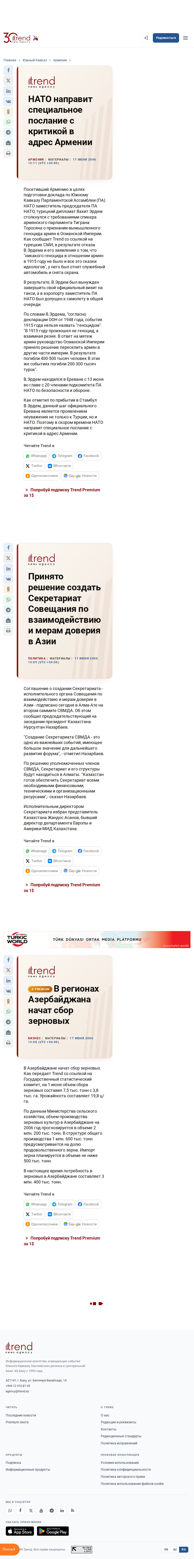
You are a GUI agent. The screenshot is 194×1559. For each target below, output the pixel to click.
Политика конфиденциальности (126, 1469)
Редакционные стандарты (121, 1436)
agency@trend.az (17, 1391)
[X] (30, 1510)
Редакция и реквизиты (118, 1422)
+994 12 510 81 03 (18, 1386)
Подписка (13, 1463)
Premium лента (17, 1422)
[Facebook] (20, 1510)
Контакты (108, 1429)
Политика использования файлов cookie (132, 1484)
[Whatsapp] (10, 1510)
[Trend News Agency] (19, 1348)
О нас (105, 1415)
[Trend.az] (21, 38)
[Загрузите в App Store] (20, 1531)
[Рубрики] (185, 38)
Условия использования (120, 1463)
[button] (8, 70)
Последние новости (21, 1415)
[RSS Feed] (72, 1510)
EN (166, 1549)
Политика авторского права (123, 1476)
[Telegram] (51, 1510)
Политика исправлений (119, 1443)
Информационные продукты (28, 1469)
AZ (175, 1549)
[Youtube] (41, 1510)
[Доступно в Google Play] (53, 1531)
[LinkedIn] (62, 1510)
